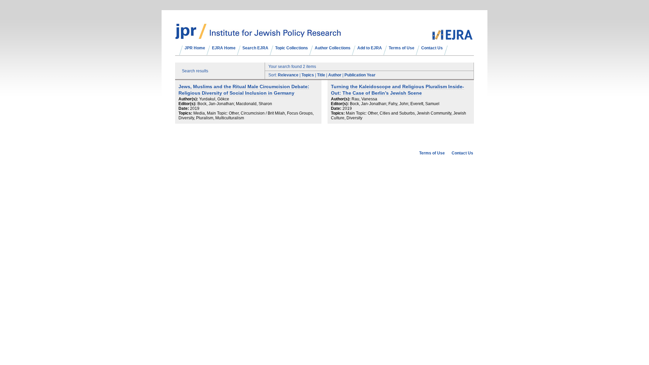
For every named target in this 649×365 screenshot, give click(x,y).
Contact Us (432, 48)
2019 (194, 108)
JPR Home (195, 48)
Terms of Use (401, 48)
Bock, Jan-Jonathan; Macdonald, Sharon (234, 103)
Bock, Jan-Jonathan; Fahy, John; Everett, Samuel (394, 103)
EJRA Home (224, 48)
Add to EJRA (369, 48)
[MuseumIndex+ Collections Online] (258, 36)
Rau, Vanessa (364, 99)
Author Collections (333, 48)
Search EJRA (255, 48)
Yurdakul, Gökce (214, 99)
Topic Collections (291, 48)
